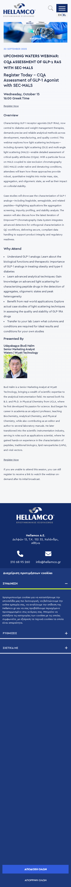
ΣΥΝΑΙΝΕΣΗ (10, 583)
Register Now (11, 106)
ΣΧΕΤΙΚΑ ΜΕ (10, 648)
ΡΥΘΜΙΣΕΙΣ (10, 633)
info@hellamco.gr (48, 562)
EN (60, 15)
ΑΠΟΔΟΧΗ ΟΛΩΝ (35, 869)
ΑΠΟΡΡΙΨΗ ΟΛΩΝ (36, 880)
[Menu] (62, 8)
